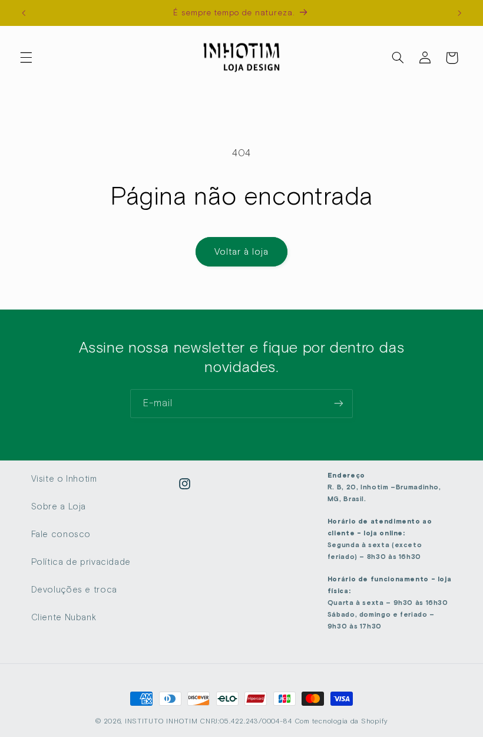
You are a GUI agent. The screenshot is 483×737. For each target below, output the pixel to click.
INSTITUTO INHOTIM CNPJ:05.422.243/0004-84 (208, 721)
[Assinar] (338, 403)
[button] (25, 57)
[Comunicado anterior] (24, 13)
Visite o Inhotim (64, 478)
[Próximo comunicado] (459, 13)
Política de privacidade (81, 562)
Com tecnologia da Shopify (341, 721)
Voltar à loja (241, 251)
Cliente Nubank (64, 617)
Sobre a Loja (59, 506)
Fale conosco (61, 534)
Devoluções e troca (74, 589)
